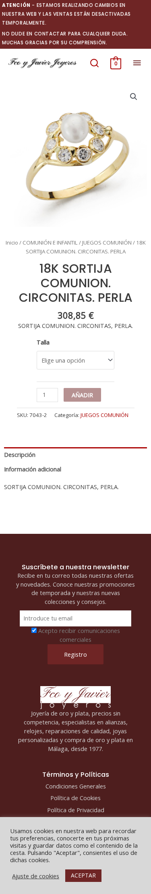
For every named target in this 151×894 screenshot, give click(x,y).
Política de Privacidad (75, 810)
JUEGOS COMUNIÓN (107, 242)
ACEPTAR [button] (83, 875)
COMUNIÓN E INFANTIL (50, 242)
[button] (94, 63)
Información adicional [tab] (32, 469)
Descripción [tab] (19, 454)
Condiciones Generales (76, 786)
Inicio (12, 242)
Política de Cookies (75, 798)
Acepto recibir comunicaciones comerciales (79, 634)
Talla (43, 342)
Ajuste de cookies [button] (35, 875)
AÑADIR (82, 395)
